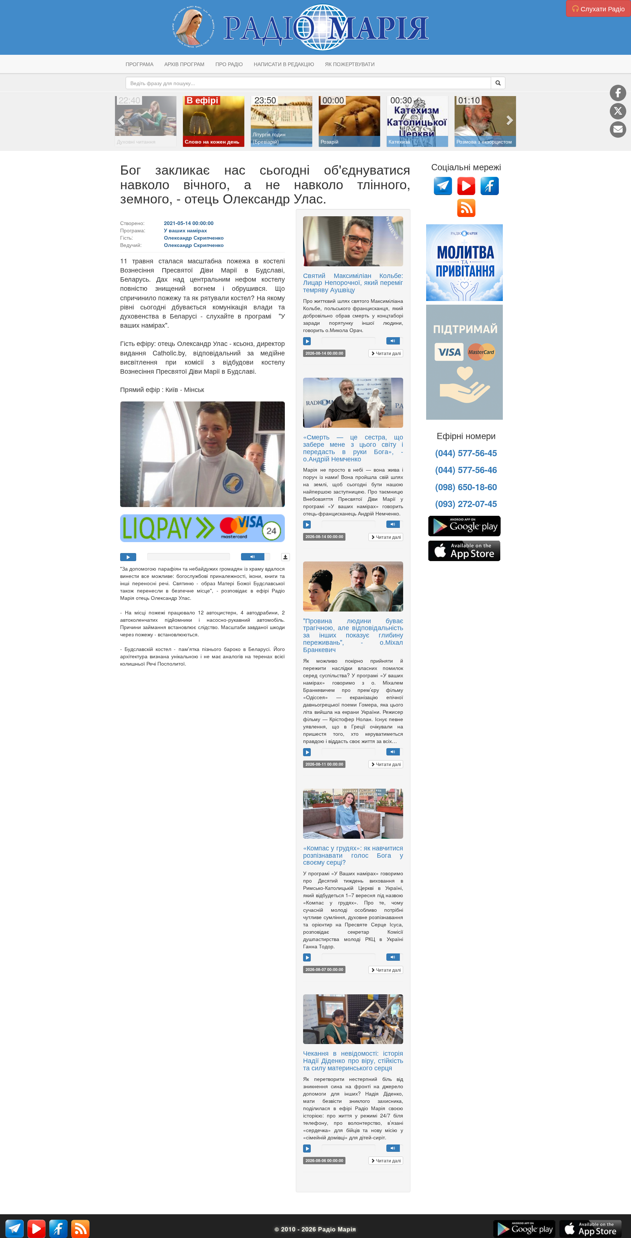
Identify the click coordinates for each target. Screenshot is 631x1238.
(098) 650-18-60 (466, 486)
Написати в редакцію (284, 64)
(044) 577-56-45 (466, 452)
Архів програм (184, 64)
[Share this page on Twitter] (618, 111)
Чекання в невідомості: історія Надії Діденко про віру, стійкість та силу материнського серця (353, 1060)
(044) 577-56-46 (466, 469)
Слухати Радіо (602, 8)
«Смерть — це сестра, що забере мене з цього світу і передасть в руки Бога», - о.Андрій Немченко (353, 447)
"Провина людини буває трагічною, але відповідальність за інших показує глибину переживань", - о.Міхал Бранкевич (353, 635)
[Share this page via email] (618, 129)
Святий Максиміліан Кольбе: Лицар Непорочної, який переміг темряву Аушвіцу (353, 282)
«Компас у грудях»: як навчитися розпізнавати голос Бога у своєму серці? (353, 855)
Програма (139, 64)
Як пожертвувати (350, 64)
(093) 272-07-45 (466, 503)
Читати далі (388, 353)
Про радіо (229, 64)
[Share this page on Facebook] (618, 93)
